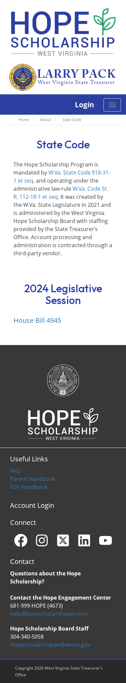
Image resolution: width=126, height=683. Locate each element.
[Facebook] (21, 540)
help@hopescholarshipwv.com (49, 613)
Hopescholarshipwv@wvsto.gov (50, 644)
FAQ (15, 471)
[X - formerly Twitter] (63, 540)
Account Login (32, 505)
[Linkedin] (84, 540)
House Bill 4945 (37, 320)
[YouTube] (105, 540)
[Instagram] (42, 540)
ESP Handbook (28, 487)
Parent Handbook (32, 479)
